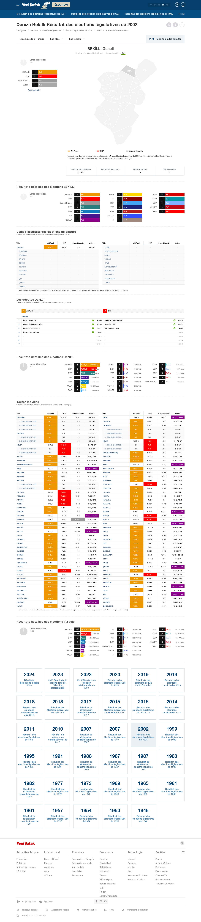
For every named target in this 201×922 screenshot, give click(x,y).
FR (163, 5)
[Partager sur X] (169, 24)
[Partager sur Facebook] (176, 24)
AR (159, 5)
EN (155, 5)
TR (151, 5)
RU (167, 5)
